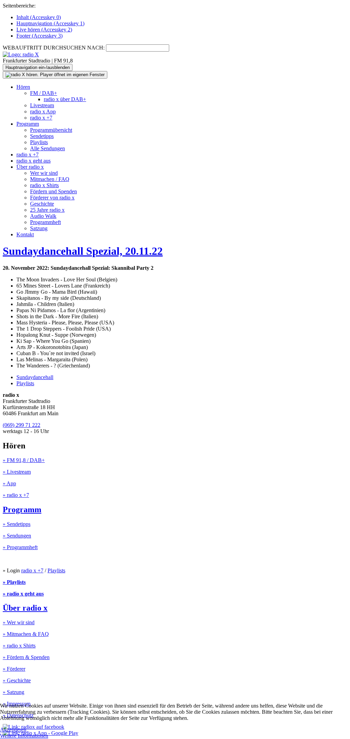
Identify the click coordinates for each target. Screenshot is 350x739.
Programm (27, 124)
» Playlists (14, 582)
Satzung (39, 228)
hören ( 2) (44, 29)
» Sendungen (17, 536)
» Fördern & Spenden (26, 657)
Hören (23, 87)
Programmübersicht (51, 130)
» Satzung (13, 692)
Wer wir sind (44, 173)
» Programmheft (20, 547)
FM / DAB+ (43, 93)
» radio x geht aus (23, 594)
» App (9, 483)
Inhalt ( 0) (38, 17)
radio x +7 (41, 118)
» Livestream (17, 472)
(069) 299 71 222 (21, 425)
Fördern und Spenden (53, 191)
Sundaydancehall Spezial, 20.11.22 (83, 251)
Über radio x (30, 167)
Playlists (39, 142)
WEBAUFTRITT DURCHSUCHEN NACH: (54, 48)
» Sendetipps (16, 524)
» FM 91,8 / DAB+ (24, 460)
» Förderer (14, 669)
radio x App (43, 111)
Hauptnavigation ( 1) (50, 23)
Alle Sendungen (47, 148)
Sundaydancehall (34, 377)
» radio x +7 (16, 495)
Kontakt (25, 234)
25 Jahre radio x (47, 210)
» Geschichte (17, 680)
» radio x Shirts (19, 646)
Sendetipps (42, 136)
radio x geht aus (33, 161)
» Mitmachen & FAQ (26, 634)
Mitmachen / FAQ (49, 179)
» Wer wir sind (19, 622)
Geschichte (42, 204)
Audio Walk (43, 216)
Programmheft (45, 222)
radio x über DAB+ (65, 99)
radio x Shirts (44, 185)
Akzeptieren (13, 730)
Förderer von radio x (52, 197)
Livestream (42, 105)
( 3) (39, 36)
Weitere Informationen (24, 736)
